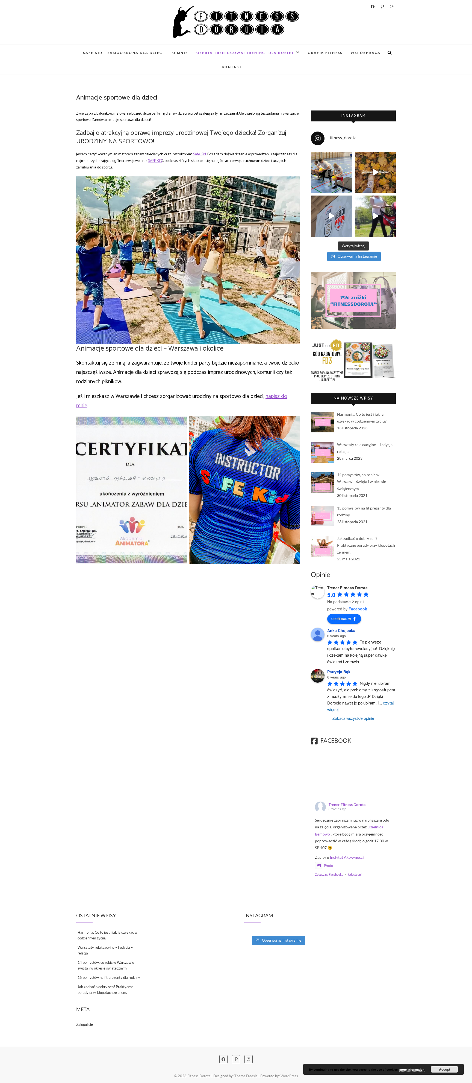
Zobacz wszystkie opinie (353, 718)
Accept (444, 1069)
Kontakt (232, 67)
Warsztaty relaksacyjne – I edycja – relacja (105, 950)
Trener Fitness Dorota (347, 804)
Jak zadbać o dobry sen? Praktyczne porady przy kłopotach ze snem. (106, 990)
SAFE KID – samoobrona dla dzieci (123, 53)
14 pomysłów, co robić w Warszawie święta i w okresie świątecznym (106, 965)
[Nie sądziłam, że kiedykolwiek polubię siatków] (331, 172)
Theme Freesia (246, 1076)
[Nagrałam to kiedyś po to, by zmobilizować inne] (375, 216)
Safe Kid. (199, 154)
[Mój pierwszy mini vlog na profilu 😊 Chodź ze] (331, 216)
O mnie (180, 53)
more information (411, 1069)
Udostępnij (355, 874)
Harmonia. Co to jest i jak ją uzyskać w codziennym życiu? (107, 935)
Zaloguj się (84, 1024)
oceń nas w (341, 618)
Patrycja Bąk (338, 671)
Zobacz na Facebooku (329, 874)
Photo (328, 866)
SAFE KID (155, 161)
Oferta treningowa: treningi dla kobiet (245, 53)
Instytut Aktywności (347, 857)
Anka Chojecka (341, 630)
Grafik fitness (325, 53)
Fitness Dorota (199, 1076)
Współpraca (366, 53)
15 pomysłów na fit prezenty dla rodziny (109, 977)
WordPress (289, 1076)
